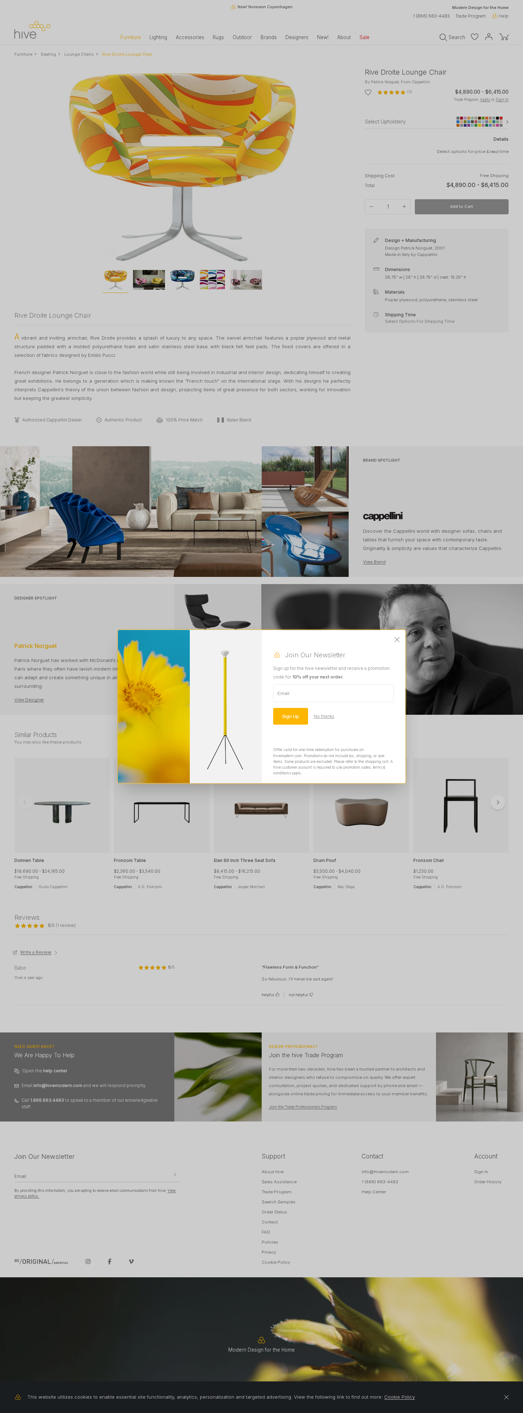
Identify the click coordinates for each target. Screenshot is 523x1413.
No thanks (324, 716)
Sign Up (290, 716)
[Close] (397, 640)
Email (283, 693)
